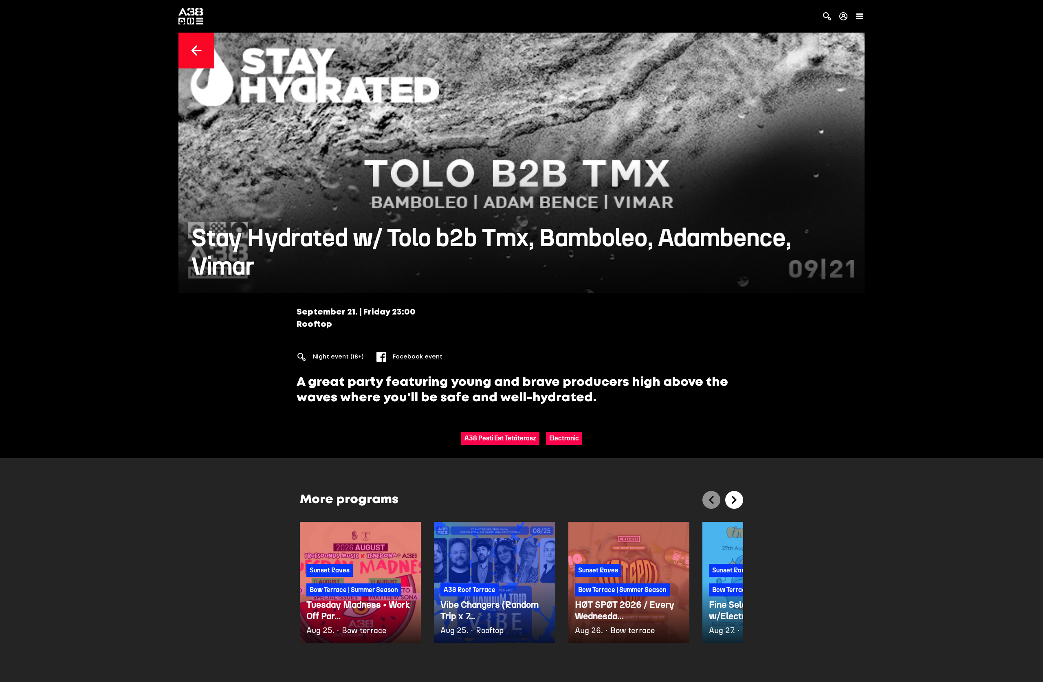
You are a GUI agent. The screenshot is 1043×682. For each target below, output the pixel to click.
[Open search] (827, 16)
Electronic (564, 438)
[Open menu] (860, 16)
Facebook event (417, 356)
